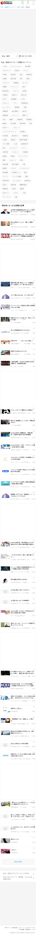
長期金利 (25, 136)
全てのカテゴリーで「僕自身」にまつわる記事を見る (17, 878)
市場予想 (5, 152)
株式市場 (13, 78)
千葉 (30, 123)
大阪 (16, 197)
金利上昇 (23, 95)
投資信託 (13, 74)
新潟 (25, 172)
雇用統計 (17, 107)
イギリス (13, 168)
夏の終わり (15, 136)
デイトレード (15, 87)
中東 (23, 164)
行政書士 (5, 95)
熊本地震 (5, 164)
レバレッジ (15, 115)
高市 (21, 78)
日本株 (5, 74)
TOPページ (8, 927)
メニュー (33, 3)
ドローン (23, 148)
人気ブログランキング (6, 3)
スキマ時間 (6, 144)
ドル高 (15, 144)
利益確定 (29, 119)
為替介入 (14, 95)
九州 (4, 119)
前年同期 (22, 123)
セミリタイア (13, 148)
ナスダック (15, 152)
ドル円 (5, 66)
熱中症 (24, 111)
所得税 (13, 156)
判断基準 (5, 111)
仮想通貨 (13, 99)
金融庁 (11, 119)
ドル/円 (22, 99)
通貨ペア (25, 115)
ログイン (28, 3)
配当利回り (6, 91)
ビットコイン (7, 107)
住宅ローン (6, 127)
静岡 (4, 160)
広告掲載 (21, 929)
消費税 (5, 87)
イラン (15, 103)
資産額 (22, 188)
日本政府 (5, 136)
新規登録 (14, 927)
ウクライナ (6, 83)
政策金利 (27, 180)
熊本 (23, 87)
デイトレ (26, 70)
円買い (22, 160)
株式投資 (29, 74)
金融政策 (5, 115)
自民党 (24, 91)
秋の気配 (13, 123)
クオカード (12, 160)
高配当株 (13, 184)
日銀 (25, 107)
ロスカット (6, 103)
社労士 (5, 184)
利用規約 (27, 929)
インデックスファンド (9, 131)
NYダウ (5, 99)
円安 (21, 74)
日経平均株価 (23, 140)
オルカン (16, 193)
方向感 (5, 140)
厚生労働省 (15, 164)
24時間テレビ (16, 172)
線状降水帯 (24, 144)
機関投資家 (23, 184)
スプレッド (16, 127)
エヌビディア (7, 70)
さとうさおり (17, 180)
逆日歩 (14, 188)
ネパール (25, 83)
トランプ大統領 (16, 176)
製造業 (5, 168)
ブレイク (5, 176)
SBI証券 (13, 140)
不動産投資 (24, 103)
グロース (16, 91)
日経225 (17, 70)
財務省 (5, 156)
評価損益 (16, 83)
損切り (28, 78)
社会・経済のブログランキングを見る (16, 873)
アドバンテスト (23, 156)
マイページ (21, 927)
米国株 (5, 78)
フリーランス (7, 197)
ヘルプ (33, 929)
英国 (26, 176)
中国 (24, 193)
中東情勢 (25, 152)
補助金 (5, 123)
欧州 (4, 148)
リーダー (22, 3)
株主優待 (28, 66)
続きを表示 (18, 862)
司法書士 (22, 131)
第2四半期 (6, 180)
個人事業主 (15, 111)
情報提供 (5, 188)
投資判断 (5, 172)
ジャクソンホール (16, 66)
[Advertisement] (18, 32)
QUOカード (6, 193)
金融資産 (19, 119)
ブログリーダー (30, 927)
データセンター (24, 168)
